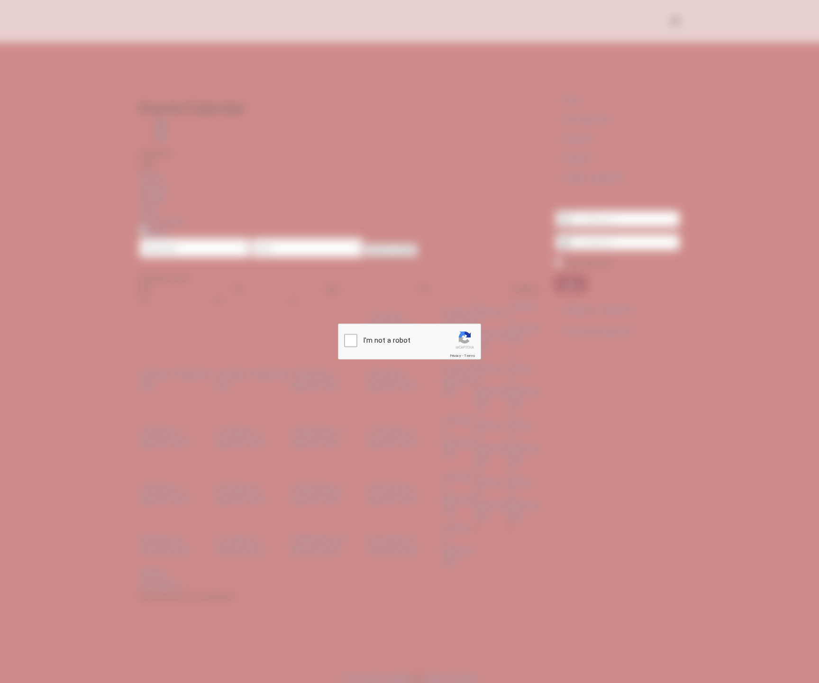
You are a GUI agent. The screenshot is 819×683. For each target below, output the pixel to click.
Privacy (455, 356)
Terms (469, 356)
